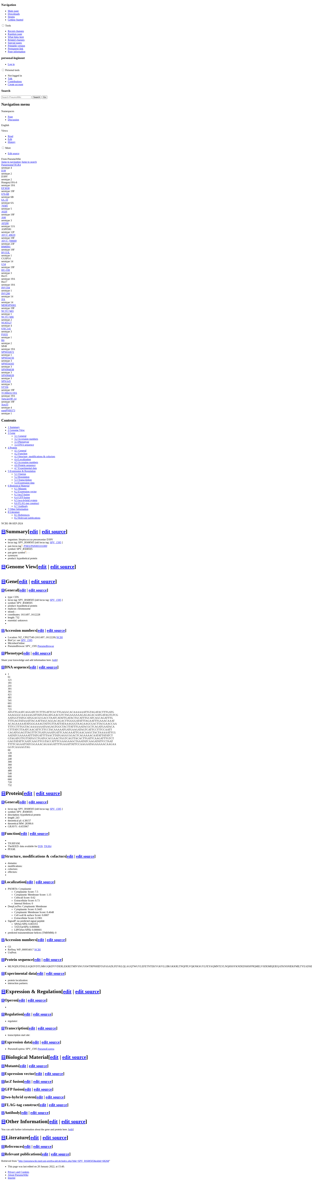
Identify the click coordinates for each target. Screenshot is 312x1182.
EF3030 (5, 188)
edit (34, 531)
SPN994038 (7, 369)
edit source (54, 531)
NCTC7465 (7, 311)
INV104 (5, 287)
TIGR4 (17, 164)
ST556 (4, 387)
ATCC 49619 (8, 235)
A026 (4, 211)
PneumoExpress (46, 1048)
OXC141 (6, 328)
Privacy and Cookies (18, 1172)
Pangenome (7, 164)
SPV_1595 (55, 542)
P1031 (4, 334)
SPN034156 (7, 357)
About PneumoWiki (18, 1175)
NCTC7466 (7, 317)
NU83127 (6, 322)
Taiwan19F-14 (8, 398)
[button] (3, 25)
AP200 (5, 223)
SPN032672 (7, 352)
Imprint (11, 1177)
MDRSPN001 (8, 305)
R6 (2, 340)
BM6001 (6, 246)
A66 (3, 217)
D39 (3, 170)
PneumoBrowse (46, 646)
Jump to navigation (11, 162)
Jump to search (29, 162)
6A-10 (4, 200)
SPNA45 (6, 381)
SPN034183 (7, 363)
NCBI (59, 637)
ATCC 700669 (9, 240)
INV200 (5, 293)
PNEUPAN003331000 (35, 546)
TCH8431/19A (9, 393)
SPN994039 (7, 375)
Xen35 (4, 404)
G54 (3, 264)
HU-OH (5, 270)
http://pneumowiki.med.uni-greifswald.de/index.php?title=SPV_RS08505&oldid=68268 (64, 1161)
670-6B (5, 194)
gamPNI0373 (8, 410)
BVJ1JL (5, 252)
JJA (3, 299)
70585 (4, 205)
